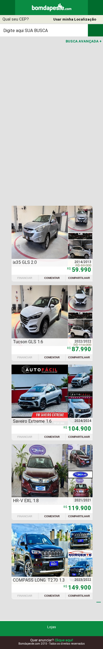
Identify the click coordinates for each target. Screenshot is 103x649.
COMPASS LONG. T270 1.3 (39, 580)
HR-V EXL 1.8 (26, 500)
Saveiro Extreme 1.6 (32, 421)
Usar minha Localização (74, 19)
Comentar (52, 277)
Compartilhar (79, 277)
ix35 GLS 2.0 (25, 262)
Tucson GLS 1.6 (28, 341)
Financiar (24, 277)
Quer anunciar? (51, 640)
